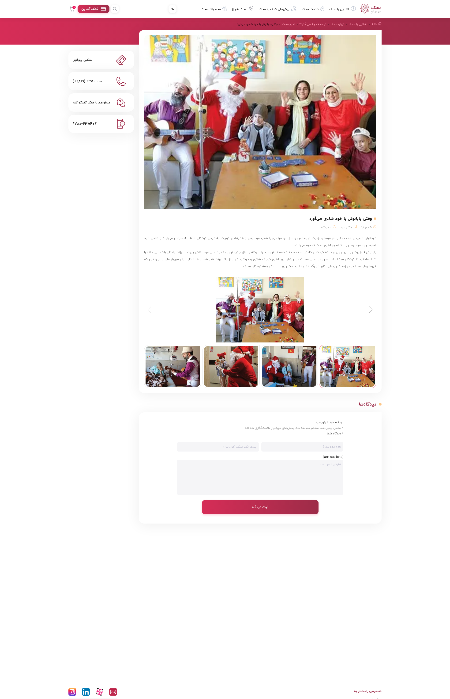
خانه (374, 24)
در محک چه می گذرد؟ (312, 24)
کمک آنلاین (89, 9)
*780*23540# (85, 124)
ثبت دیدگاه (260, 507)
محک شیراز (239, 9)
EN (172, 9)
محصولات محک (211, 9)
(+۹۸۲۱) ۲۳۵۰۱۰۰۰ (87, 81)
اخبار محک (288, 24)
